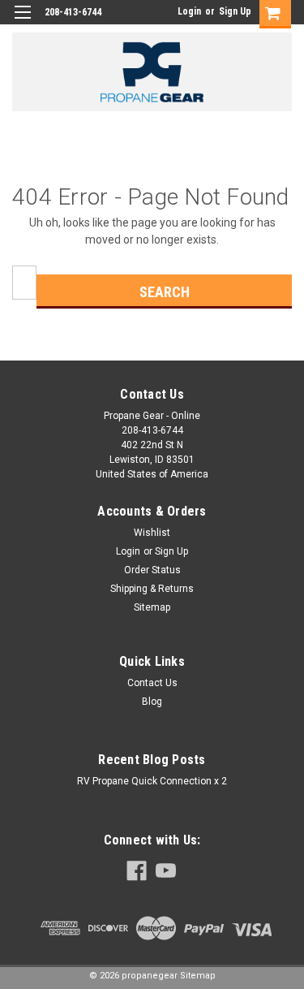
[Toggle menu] (22, 22)
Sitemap (152, 607)
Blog (152, 701)
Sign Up (235, 11)
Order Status (152, 570)
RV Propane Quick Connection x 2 (152, 781)
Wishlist (152, 532)
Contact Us (152, 683)
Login (189, 11)
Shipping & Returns (152, 588)
